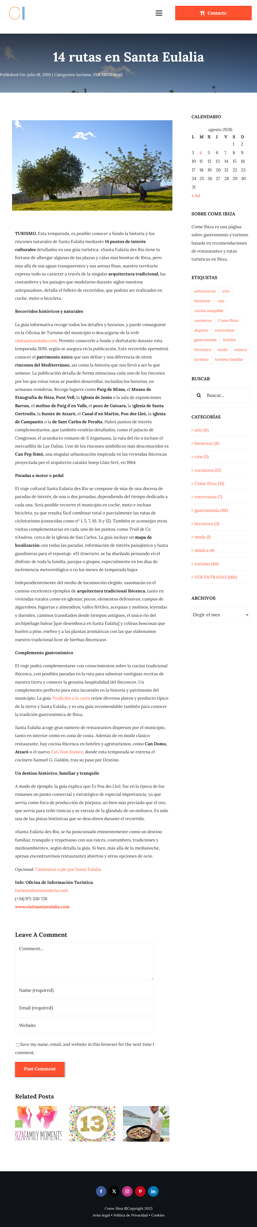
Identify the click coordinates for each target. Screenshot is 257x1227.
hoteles (229, 339)
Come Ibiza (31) (209, 483)
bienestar (202, 300)
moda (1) (203, 537)
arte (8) (202, 430)
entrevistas (224, 330)
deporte (201, 330)
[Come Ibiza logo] (21, 6)
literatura (202, 349)
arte (226, 291)
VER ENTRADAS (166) (216, 577)
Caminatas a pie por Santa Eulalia (68, 869)
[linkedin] (153, 1191)
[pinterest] (140, 1191)
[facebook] (101, 1191)
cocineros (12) (208, 470)
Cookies (157, 1215)
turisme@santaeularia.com (41, 890)
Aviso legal (101, 1215)
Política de (122, 1215)
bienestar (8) (207, 443)
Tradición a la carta (71, 698)
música (240, 349)
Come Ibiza (228, 320)
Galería (45, 1138)
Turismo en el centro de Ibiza (32, 1138)
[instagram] (127, 1191)
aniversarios (205, 291)
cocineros (203, 320)
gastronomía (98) (211, 510)
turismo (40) (207, 564)
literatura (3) (207, 523)
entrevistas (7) (208, 497)
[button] (19, 1124)
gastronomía (205, 339)
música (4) (204, 550)
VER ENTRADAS (107, 74)
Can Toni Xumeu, (67, 752)
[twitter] (114, 1191)
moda (223, 349)
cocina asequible (208, 310)
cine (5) (202, 456)
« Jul (195, 195)
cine (221, 300)
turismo (83, 74)
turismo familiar (229, 359)
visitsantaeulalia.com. (36, 340)
